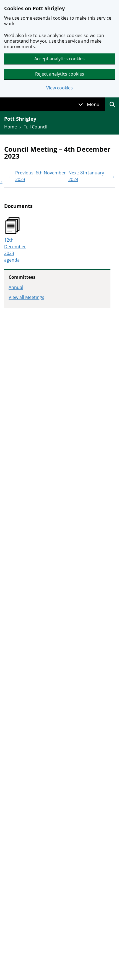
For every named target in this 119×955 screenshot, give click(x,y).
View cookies (59, 88)
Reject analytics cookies (59, 74)
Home (10, 127)
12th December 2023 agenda (15, 250)
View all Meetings (26, 297)
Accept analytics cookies (59, 59)
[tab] (89, 104)
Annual (16, 287)
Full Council (35, 127)
